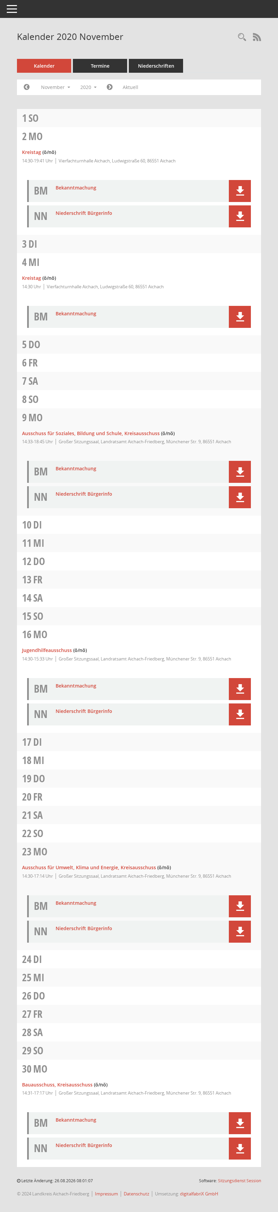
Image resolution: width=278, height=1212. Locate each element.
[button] (240, 191)
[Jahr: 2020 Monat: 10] (27, 87)
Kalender (44, 66)
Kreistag (31, 152)
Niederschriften (156, 66)
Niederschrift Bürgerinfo (84, 213)
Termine (100, 66)
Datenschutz (136, 1194)
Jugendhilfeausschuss (47, 650)
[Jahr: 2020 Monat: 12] (110, 87)
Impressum (106, 1194)
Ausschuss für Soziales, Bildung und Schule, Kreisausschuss (91, 433)
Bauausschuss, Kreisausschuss (57, 1084)
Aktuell (130, 87)
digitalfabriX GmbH (199, 1194)
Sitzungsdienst (239, 1181)
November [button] (53, 87)
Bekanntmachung (76, 188)
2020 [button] (86, 87)
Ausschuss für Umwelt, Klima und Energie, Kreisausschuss (89, 867)
